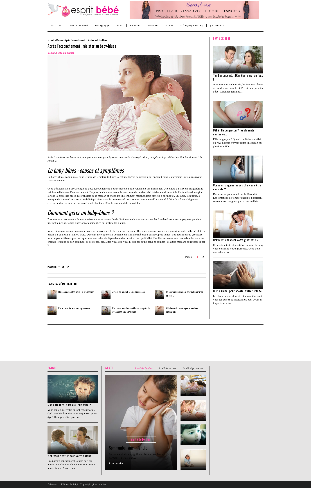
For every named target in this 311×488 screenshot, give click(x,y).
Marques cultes (191, 25)
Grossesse (102, 25)
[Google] (68, 267)
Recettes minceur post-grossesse (74, 308)
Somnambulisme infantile (128, 448)
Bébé (120, 25)
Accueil (56, 25)
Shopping (217, 25)
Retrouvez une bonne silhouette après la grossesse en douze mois (131, 310)
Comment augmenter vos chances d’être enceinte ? (237, 187)
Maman (153, 25)
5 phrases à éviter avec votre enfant (69, 456)
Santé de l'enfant (141, 439)
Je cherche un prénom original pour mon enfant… (184, 293)
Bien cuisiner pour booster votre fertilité (237, 291)
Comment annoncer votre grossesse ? (235, 240)
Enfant (135, 25)
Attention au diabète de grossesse (128, 292)
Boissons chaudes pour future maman (76, 292)
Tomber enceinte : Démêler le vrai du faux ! (238, 77)
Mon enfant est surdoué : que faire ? (69, 405)
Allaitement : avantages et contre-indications (182, 310)
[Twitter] (63, 267)
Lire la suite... (117, 463)
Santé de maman (65, 53)
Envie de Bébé (78, 25)
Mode (169, 25)
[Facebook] (59, 267)
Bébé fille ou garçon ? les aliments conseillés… (233, 132)
